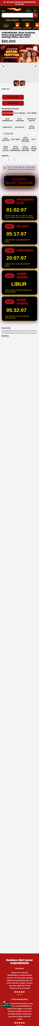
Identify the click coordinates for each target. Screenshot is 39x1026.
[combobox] (17, 15)
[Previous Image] (4, 66)
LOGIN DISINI (13, 103)
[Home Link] (14, 10)
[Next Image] (35, 66)
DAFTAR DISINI (13, 97)
